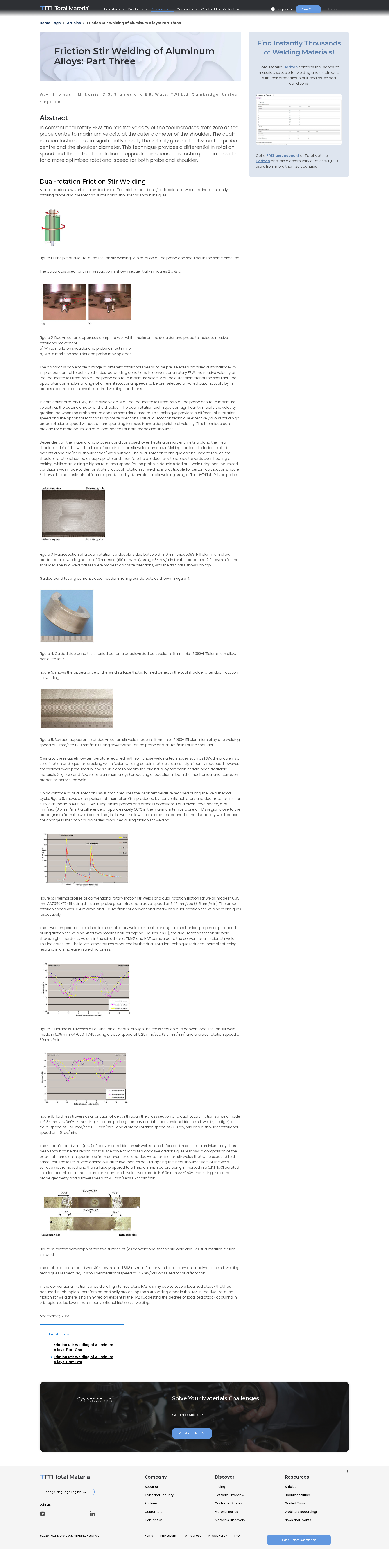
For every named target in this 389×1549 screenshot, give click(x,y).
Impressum (168, 1536)
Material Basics (226, 1511)
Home (149, 1536)
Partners (151, 1503)
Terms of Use (192, 1536)
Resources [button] (160, 9)
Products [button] (136, 9)
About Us (152, 1486)
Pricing (220, 1486)
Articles (290, 1486)
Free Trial (308, 9)
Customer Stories (228, 1503)
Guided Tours (295, 1503)
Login (332, 9)
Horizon (263, 161)
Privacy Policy (217, 1536)
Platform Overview (229, 1495)
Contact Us (210, 9)
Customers (153, 1511)
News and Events (298, 1520)
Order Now (232, 9)
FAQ (237, 1536)
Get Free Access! (299, 1540)
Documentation (297, 1495)
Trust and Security (159, 1495)
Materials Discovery (230, 1520)
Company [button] (185, 9)
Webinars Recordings (301, 1511)
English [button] (280, 9)
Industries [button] (112, 9)
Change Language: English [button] (62, 1492)
